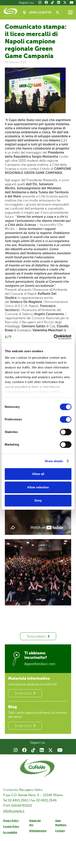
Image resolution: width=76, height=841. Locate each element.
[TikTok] (52, 2)
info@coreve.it (13, 811)
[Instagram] (39, 2)
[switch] (65, 419)
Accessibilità (10, 832)
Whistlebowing (37, 830)
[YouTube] (71, 2)
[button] (58, 12)
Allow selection (38, 487)
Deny (38, 500)
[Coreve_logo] (10, 12)
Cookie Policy (11, 826)
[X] (64, 2)
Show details (54, 461)
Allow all (38, 474)
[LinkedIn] (58, 2)
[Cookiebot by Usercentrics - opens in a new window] (54, 337)
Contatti (60, 830)
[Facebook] (46, 2)
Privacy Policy (11, 820)
